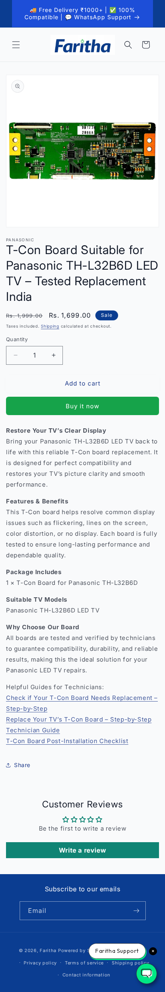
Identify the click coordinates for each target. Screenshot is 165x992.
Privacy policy (40, 963)
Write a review (82, 850)
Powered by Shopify (82, 950)
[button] (16, 45)
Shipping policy (130, 963)
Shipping (50, 326)
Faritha (48, 950)
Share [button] (22, 764)
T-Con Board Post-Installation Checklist (67, 741)
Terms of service (84, 963)
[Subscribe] (136, 910)
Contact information (86, 975)
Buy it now (82, 406)
